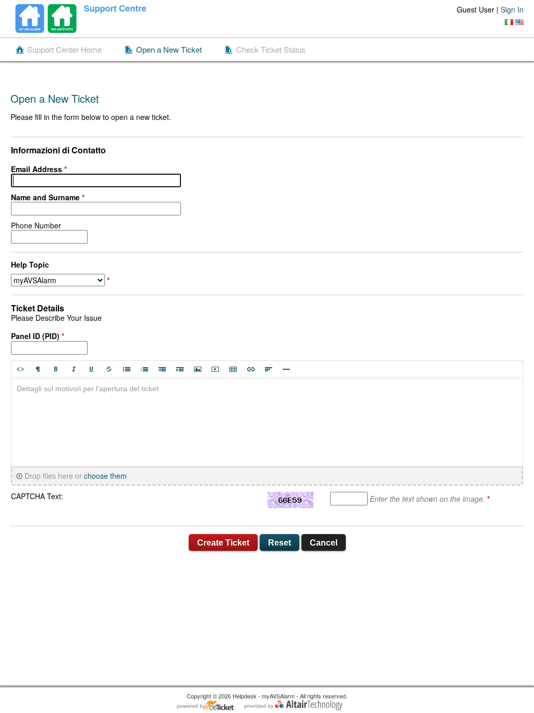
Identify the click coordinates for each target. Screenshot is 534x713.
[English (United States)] (519, 22)
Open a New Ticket (169, 49)
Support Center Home (64, 49)
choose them (105, 476)
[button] (20, 369)
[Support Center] (83, 18)
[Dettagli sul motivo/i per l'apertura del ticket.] (267, 422)
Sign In (512, 9)
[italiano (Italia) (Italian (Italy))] (509, 22)
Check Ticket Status (271, 49)
